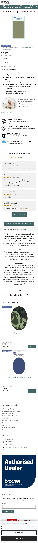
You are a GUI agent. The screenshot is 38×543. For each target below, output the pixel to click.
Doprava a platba (7, 413)
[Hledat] (25, 2)
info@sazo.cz (9, 439)
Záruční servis (6, 418)
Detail (32, 347)
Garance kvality (7, 425)
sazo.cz (7, 450)
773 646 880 (9, 442)
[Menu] (36, 2)
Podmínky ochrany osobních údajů (12, 411)
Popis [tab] (4, 229)
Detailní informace (6, 112)
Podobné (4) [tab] (10, 229)
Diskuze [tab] (25, 229)
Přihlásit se (8, 511)
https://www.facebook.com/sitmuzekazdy (17, 447)
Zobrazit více (19, 214)
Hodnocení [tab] (18, 229)
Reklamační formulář (8, 423)
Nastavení (19, 533)
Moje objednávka (7, 430)
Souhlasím (19, 538)
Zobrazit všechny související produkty (19, 224)
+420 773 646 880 (10, 445)
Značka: (6, 49)
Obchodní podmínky (8, 409)
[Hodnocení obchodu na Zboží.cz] (14, 520)
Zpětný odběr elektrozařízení (10, 416)
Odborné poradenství (8, 428)
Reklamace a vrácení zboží (10, 420)
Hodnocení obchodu (19, 153)
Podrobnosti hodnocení (26, 47)
